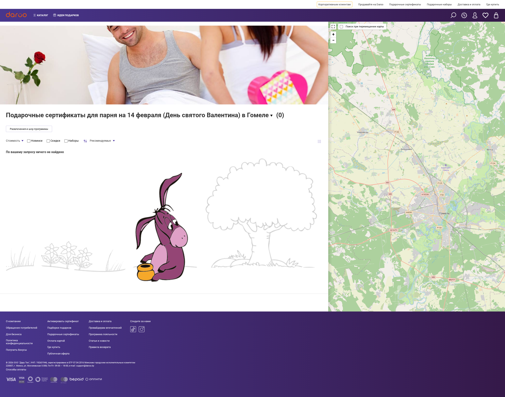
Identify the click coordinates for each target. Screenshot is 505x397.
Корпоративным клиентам (334, 4)
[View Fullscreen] (333, 27)
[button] (333, 34)
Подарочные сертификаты (405, 4)
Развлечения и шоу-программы (29, 128)
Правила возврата (100, 347)
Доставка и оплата (469, 4)
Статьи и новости (99, 340)
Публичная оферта (58, 353)
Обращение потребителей (21, 327)
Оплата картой (56, 340)
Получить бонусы (16, 349)
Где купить (492, 4)
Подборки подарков (59, 327)
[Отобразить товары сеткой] (319, 141)
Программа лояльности (103, 334)
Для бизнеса (14, 334)
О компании (13, 321)
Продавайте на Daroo (370, 4)
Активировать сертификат (63, 321)
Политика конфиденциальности (19, 342)
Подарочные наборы (439, 4)
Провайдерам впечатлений (105, 327)
